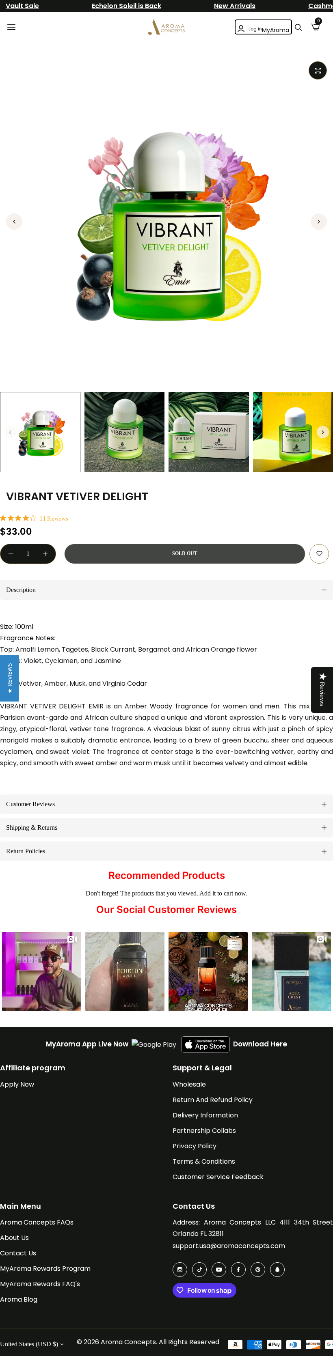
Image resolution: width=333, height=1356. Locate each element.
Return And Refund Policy (213, 1099)
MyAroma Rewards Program (45, 1268)
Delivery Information (205, 1115)
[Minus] (11, 553)
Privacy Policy (194, 1146)
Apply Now (17, 1084)
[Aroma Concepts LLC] (166, 27)
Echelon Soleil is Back (126, 6)
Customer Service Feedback (218, 1177)
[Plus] (45, 553)
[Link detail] (180, 1269)
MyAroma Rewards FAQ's (40, 1284)
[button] (319, 221)
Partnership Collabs (204, 1130)
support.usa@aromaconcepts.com (229, 1246)
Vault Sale (22, 6)
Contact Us (18, 1253)
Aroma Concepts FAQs (37, 1222)
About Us (14, 1237)
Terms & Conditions (204, 1161)
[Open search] (298, 27)
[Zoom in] (318, 70)
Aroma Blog (18, 1299)
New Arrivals (234, 6)
